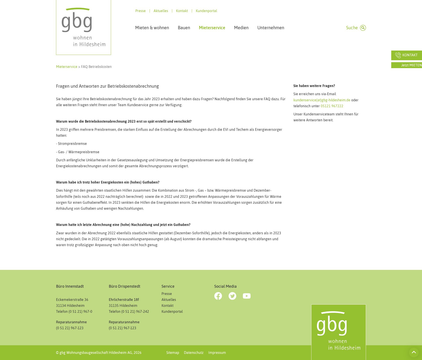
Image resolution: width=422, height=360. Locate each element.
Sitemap (172, 353)
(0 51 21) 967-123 (122, 328)
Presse (140, 11)
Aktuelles (161, 11)
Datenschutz (194, 353)
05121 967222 (331, 106)
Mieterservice (66, 67)
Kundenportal (206, 11)
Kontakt (182, 11)
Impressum (217, 353)
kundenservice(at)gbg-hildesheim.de (321, 100)
